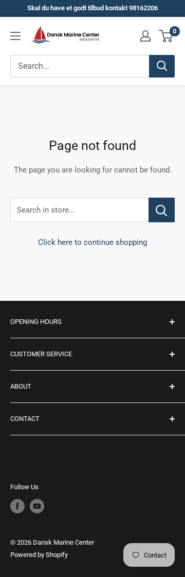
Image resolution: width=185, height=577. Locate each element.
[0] (166, 36)
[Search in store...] (162, 210)
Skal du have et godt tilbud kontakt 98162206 (92, 8)
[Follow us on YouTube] (37, 506)
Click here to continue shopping (92, 242)
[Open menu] (15, 36)
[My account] (145, 36)
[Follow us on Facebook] (17, 506)
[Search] (162, 66)
